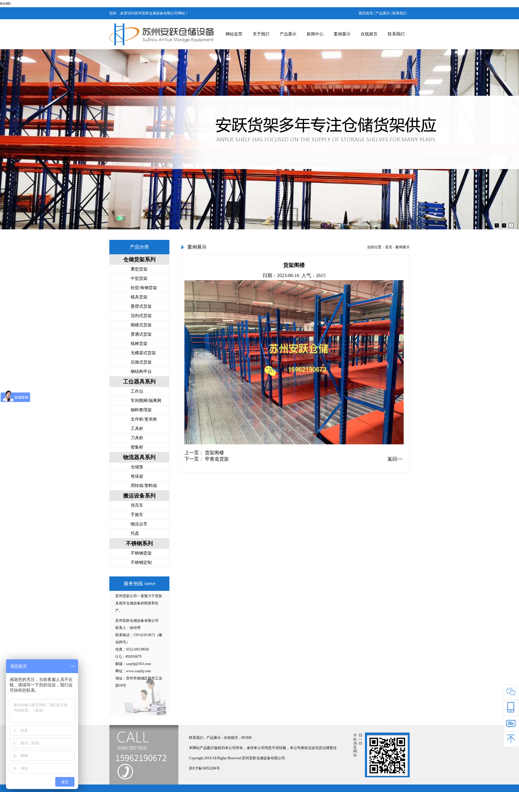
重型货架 (139, 269)
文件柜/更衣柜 (144, 419)
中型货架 (139, 278)
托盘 (135, 533)
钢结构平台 (141, 371)
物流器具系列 (139, 457)
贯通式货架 (141, 334)
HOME (246, 738)
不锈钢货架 (141, 553)
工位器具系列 (139, 382)
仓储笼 (137, 467)
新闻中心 (315, 34)
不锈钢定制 (141, 562)
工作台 (137, 391)
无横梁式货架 (143, 353)
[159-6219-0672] (511, 708)
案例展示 (342, 34)
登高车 (137, 505)
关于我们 (261, 34)
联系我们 (399, 13)
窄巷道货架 (217, 458)
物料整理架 (141, 410)
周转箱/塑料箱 (144, 485)
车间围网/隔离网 (146, 400)
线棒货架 (139, 343)
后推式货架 (141, 362)
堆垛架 (137, 476)
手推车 (137, 514)
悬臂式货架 (141, 306)
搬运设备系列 (139, 496)
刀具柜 (137, 438)
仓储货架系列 (139, 259)
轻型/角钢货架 (144, 288)
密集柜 (137, 447)
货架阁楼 (214, 452)
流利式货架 (141, 315)
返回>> (394, 458)
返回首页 (366, 13)
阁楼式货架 (141, 325)
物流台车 (139, 524)
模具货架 (139, 297)
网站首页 (234, 34)
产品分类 (139, 246)
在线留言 (369, 34)
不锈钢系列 (139, 543)
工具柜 (137, 428)
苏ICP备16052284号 (204, 768)
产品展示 (382, 13)
